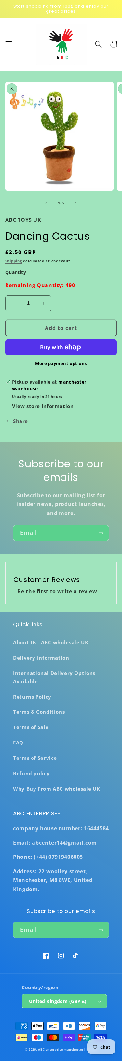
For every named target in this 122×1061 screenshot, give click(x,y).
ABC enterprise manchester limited (67, 1050)
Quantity (15, 272)
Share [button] (20, 421)
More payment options (61, 363)
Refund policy (31, 773)
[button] (8, 44)
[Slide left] (46, 203)
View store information (43, 406)
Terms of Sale (30, 727)
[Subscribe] (101, 533)
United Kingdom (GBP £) (57, 1001)
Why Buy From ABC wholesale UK (56, 788)
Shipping (13, 261)
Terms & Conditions (39, 712)
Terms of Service (35, 758)
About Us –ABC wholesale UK (50, 642)
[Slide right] (76, 203)
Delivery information (41, 657)
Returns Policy (32, 697)
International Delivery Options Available (54, 677)
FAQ (18, 742)
